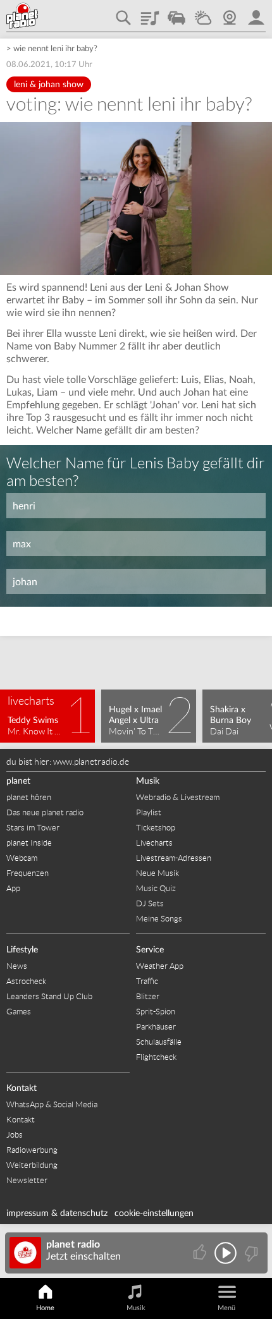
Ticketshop (155, 827)
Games (18, 1011)
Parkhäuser (156, 1026)
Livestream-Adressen (173, 858)
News (16, 966)
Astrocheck (26, 981)
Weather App (159, 966)
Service (150, 949)
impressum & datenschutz (57, 1213)
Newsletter (26, 1180)
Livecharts (154, 843)
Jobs (14, 1135)
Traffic (176, 13)
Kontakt (21, 1088)
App (13, 888)
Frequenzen (27, 873)
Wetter (203, 13)
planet (18, 781)
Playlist (149, 13)
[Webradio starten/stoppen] (225, 1253)
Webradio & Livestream (177, 797)
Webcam (229, 13)
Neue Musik (157, 873)
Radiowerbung (32, 1150)
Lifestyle (22, 949)
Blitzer (147, 996)
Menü (226, 1307)
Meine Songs (159, 918)
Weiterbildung (32, 1165)
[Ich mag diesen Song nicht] (250, 1253)
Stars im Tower (32, 827)
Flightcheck (156, 1057)
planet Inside (29, 843)
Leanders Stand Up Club (49, 996)
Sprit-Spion (155, 1011)
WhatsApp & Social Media (51, 1104)
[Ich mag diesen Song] (201, 1253)
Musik (147, 781)
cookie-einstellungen (154, 1213)
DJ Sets (150, 903)
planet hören (28, 797)
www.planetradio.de (91, 762)
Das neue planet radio (44, 812)
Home (45, 1307)
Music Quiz (156, 888)
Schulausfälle (159, 1042)
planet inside (256, 13)
